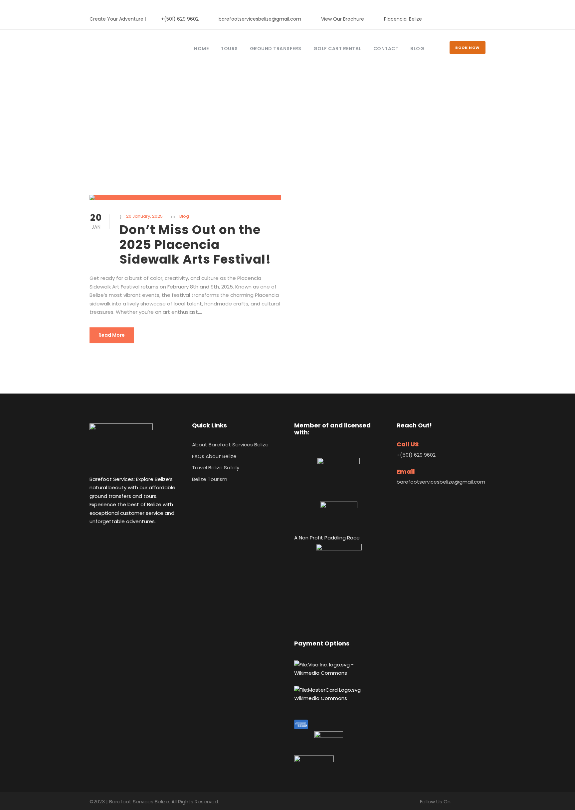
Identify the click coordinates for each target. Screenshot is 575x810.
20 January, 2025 (144, 216)
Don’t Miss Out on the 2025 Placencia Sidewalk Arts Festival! (195, 244)
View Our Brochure (342, 19)
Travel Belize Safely (215, 467)
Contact (386, 48)
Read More (111, 335)
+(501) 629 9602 (180, 19)
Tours (229, 48)
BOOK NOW (467, 47)
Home (201, 48)
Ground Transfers (275, 48)
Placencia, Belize (403, 19)
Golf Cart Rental (337, 48)
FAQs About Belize (214, 456)
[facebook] (462, 19)
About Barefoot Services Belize (230, 444)
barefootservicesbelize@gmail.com (260, 19)
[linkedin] (473, 19)
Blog (417, 48)
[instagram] (483, 19)
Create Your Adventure (116, 19)
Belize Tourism (209, 479)
